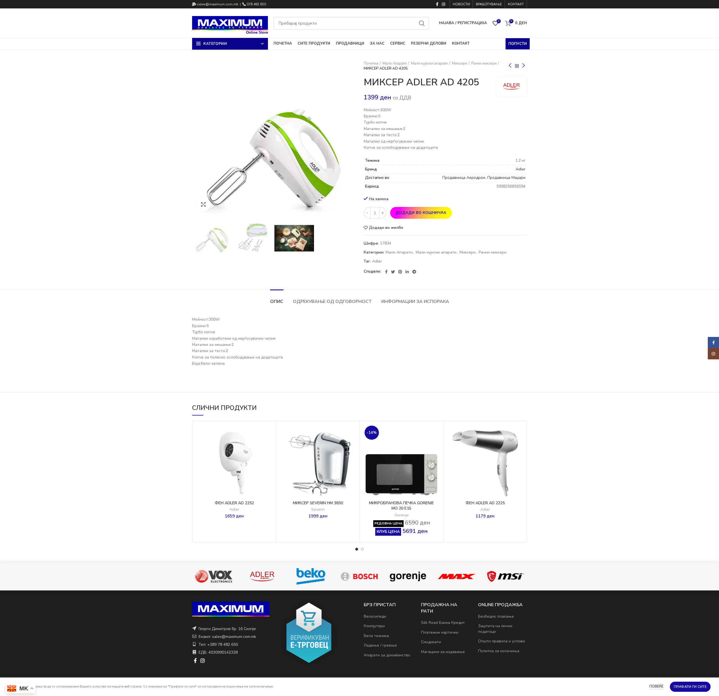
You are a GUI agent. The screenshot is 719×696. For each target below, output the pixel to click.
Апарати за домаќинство (387, 655)
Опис (276, 301)
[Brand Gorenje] (359, 576)
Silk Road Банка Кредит (443, 622)
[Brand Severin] (505, 576)
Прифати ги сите (690, 686)
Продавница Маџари (506, 177)
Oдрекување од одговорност (332, 301)
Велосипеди (375, 616)
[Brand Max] (407, 576)
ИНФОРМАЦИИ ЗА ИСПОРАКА (415, 301)
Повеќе (656, 686)
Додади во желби (386, 228)
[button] (269, 445)
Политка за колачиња (498, 651)
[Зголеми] (203, 204)
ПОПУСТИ (517, 43)
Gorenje (402, 515)
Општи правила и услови (501, 641)
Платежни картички (439, 632)
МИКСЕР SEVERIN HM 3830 (318, 503)
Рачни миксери (484, 63)
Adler (520, 169)
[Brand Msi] (456, 576)
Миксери (459, 63)
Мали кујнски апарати (429, 63)
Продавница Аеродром (463, 177)
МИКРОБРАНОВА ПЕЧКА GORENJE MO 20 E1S (401, 505)
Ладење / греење (380, 645)
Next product (523, 66)
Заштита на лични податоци (495, 628)
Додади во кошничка (421, 212)
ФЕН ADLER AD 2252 (234, 503)
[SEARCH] (422, 23)
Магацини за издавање (443, 651)
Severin (318, 509)
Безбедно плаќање (496, 616)
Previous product (510, 66)
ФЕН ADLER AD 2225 (485, 503)
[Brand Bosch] (310, 577)
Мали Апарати (395, 63)
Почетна (371, 63)
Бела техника (376, 635)
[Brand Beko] (262, 576)
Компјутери (374, 626)
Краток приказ (269, 458)
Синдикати (431, 642)
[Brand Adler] (213, 576)
